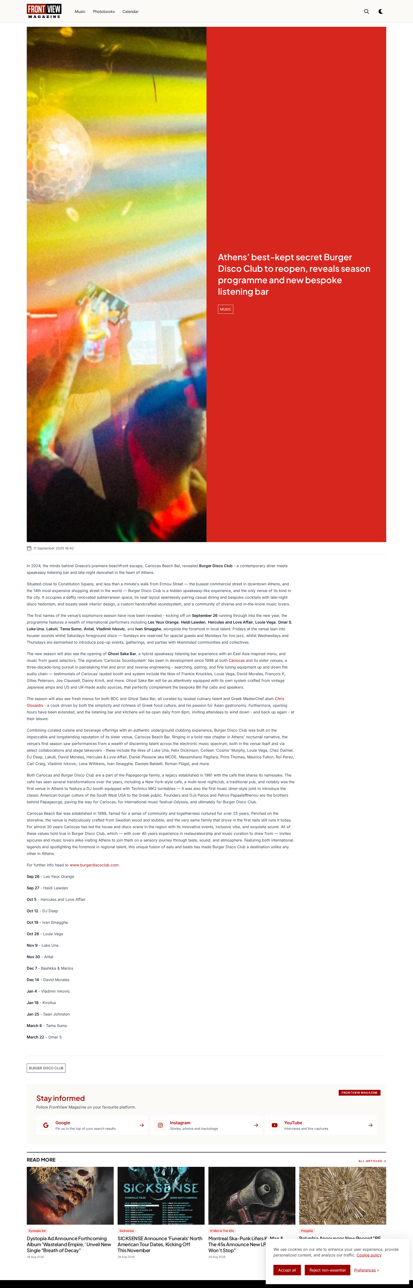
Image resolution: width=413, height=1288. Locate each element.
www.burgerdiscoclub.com (94, 865)
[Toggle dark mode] (381, 11)
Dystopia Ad (37, 1231)
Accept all (287, 1270)
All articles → (372, 1161)
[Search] (366, 11)
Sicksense (127, 1231)
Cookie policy (369, 1255)
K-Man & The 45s (222, 1231)
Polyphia (307, 1231)
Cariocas (237, 660)
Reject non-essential (328, 1270)
